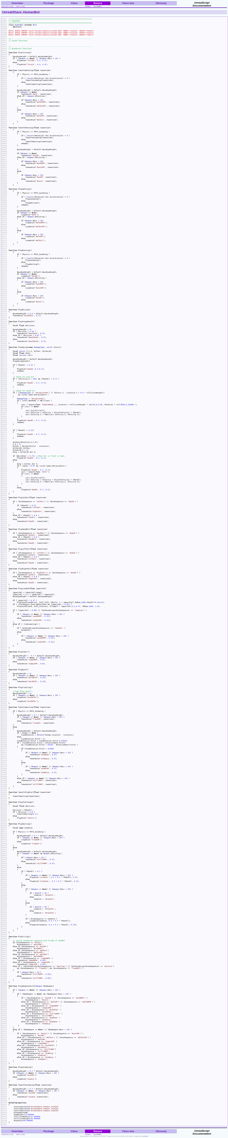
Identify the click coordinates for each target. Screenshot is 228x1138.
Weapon (22, 58)
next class (20, 6)
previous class (7, 6)
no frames (97, 6)
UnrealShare (12, 12)
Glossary (161, 3)
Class (74, 3)
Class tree (128, 3)
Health (38, 893)
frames (88, 6)
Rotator (40, 735)
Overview (17, 3)
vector (31, 78)
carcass (23, 355)
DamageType (39, 347)
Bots (35, 25)
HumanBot (31, 12)
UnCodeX (145, 1136)
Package (48, 3)
